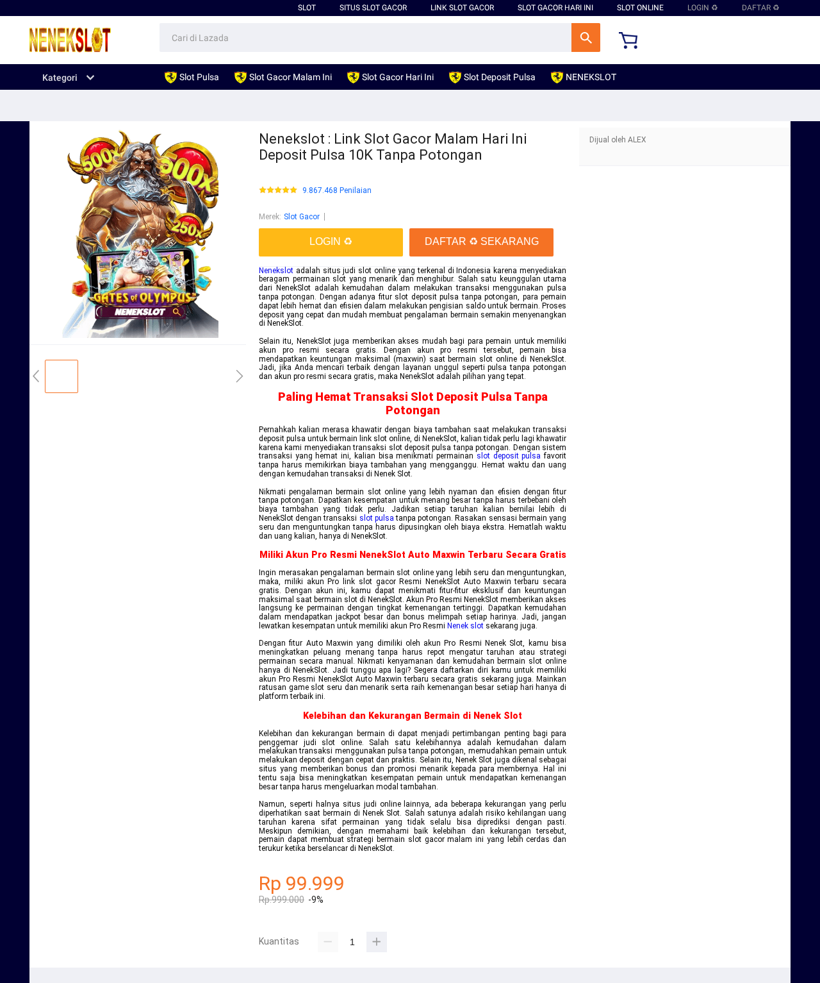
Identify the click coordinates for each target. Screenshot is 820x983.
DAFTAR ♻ (761, 7)
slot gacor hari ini (555, 7)
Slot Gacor (302, 216)
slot (307, 7)
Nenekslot (276, 270)
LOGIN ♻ (702, 7)
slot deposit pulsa (509, 455)
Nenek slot (465, 625)
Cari (585, 37)
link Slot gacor (462, 7)
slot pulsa (376, 518)
